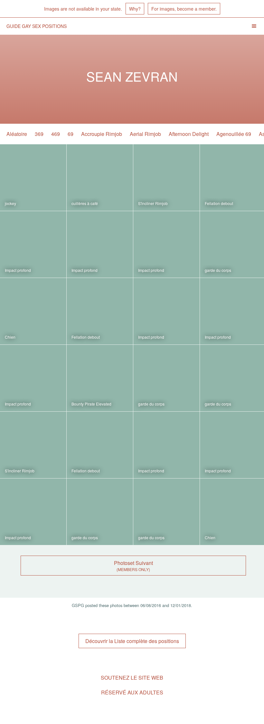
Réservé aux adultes (132, 692)
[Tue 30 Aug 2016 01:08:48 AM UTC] (33, 378)
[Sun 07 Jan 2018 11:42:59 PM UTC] (166, 244)
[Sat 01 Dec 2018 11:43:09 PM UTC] (33, 177)
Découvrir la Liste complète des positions (132, 641)
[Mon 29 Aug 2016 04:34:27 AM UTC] (100, 445)
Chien (10, 337)
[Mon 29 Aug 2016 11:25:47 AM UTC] (33, 445)
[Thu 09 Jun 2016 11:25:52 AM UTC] (33, 511)
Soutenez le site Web (132, 677)
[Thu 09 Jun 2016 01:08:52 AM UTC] (166, 511)
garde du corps (218, 270)
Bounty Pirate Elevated (91, 404)
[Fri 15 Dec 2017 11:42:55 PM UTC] (33, 311)
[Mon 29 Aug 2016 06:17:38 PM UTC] (166, 378)
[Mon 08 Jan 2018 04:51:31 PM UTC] (166, 177)
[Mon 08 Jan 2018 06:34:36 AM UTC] (33, 244)
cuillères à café (84, 203)
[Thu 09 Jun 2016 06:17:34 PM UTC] (166, 445)
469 (55, 134)
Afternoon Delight (189, 134)
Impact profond (18, 270)
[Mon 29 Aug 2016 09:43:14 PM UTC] (100, 378)
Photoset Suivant (133, 563)
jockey (10, 203)
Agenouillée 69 (233, 134)
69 (70, 134)
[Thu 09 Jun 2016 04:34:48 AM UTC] (100, 511)
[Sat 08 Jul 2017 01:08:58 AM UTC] (100, 311)
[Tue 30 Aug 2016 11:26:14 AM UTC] (166, 311)
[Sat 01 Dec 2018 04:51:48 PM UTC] (100, 177)
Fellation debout (219, 203)
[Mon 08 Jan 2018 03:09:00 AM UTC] (100, 244)
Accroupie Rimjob (101, 134)
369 (39, 134)
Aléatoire (16, 134)
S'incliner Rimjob (153, 203)
